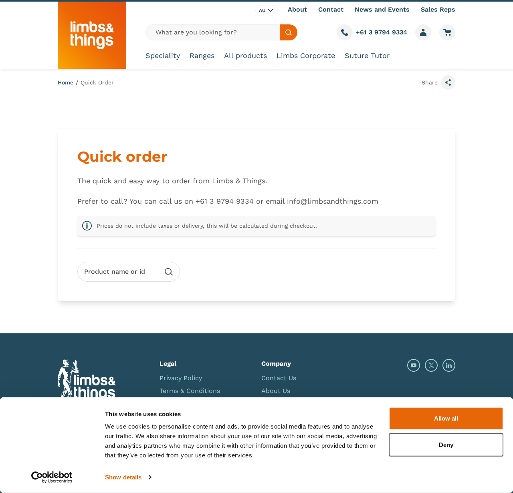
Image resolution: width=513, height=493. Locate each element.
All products (245, 55)
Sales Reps (438, 9)
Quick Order (97, 82)
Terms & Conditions (190, 391)
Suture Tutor (367, 55)
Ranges (202, 55)
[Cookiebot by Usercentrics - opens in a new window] (52, 477)
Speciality (162, 55)
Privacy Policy (181, 378)
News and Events (382, 9)
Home (65, 82)
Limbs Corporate (306, 55)
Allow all (446, 418)
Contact (330, 9)
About (297, 9)
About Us (275, 391)
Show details (123, 477)
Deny (446, 444)
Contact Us (278, 378)
